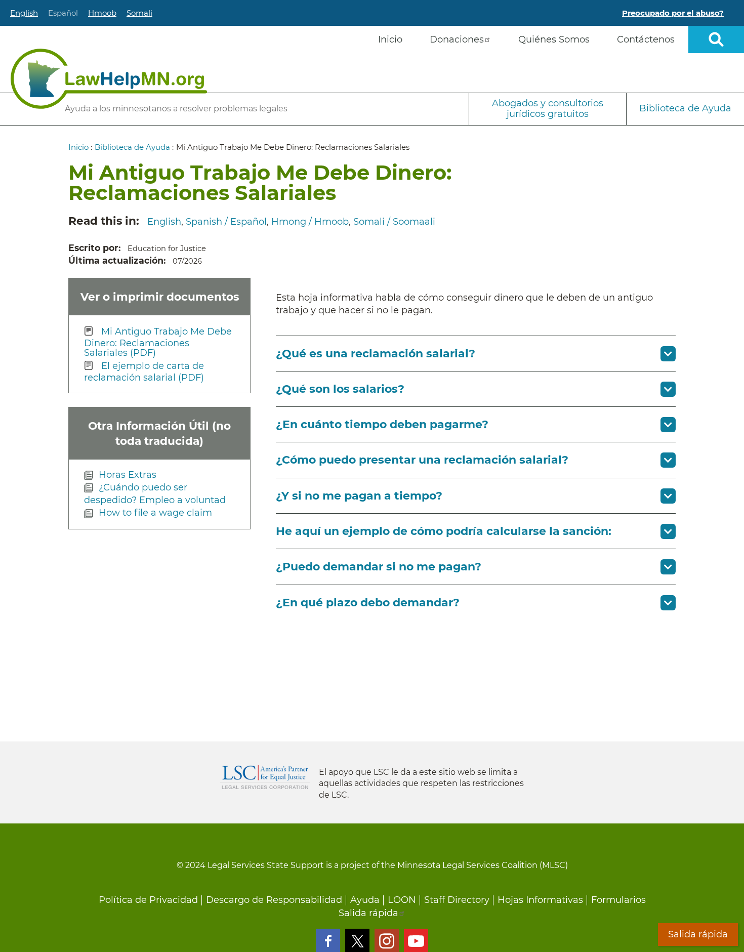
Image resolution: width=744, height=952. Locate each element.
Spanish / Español (226, 221)
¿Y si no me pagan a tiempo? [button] (359, 496)
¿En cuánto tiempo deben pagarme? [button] (382, 424)
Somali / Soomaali (394, 221)
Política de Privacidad (148, 899)
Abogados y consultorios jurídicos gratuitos (547, 108)
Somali (139, 13)
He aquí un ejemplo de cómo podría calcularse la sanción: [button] (443, 531)
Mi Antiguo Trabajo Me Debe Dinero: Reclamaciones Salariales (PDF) (158, 341)
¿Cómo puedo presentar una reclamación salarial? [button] (422, 460)
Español (63, 13)
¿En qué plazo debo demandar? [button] (368, 602)
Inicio (78, 147)
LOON (402, 899)
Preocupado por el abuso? (673, 13)
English (24, 13)
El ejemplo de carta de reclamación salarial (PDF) (144, 372)
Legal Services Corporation (265, 777)
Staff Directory (456, 899)
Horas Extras (127, 474)
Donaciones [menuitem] (457, 39)
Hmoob (102, 13)
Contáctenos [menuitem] (646, 39)
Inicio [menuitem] (390, 39)
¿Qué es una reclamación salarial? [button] (375, 353)
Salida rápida (368, 913)
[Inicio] (109, 78)
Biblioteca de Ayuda (685, 108)
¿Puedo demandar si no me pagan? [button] (378, 566)
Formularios (618, 899)
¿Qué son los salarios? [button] (340, 389)
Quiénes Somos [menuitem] (554, 39)
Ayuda (365, 899)
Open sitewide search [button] (716, 39)
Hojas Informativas (540, 899)
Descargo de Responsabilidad (274, 899)
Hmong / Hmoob (310, 221)
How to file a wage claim (155, 512)
